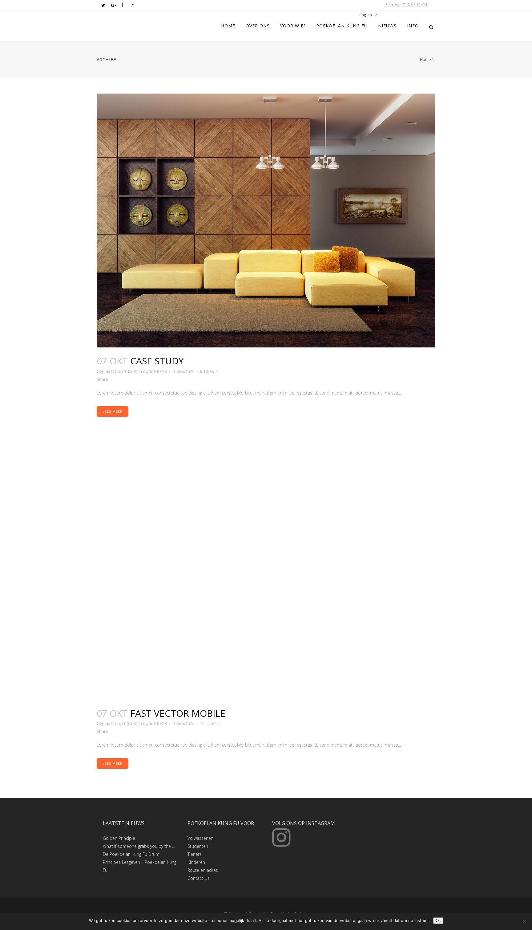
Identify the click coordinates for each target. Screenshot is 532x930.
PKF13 (160, 371)
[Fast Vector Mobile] (266, 573)
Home (425, 59)
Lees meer (113, 411)
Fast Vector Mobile (177, 713)
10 (208, 723)
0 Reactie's (183, 371)
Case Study (157, 361)
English (365, 15)
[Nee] (524, 921)
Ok (438, 920)
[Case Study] (266, 220)
